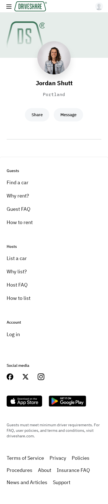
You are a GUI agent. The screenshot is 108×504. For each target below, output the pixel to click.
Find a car (18, 182)
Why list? (17, 271)
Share (37, 114)
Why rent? (18, 196)
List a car (17, 258)
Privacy (58, 458)
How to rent (20, 222)
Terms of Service (25, 458)
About (44, 470)
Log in (13, 334)
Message (68, 114)
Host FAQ (17, 285)
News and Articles (27, 482)
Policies (80, 458)
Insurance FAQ (73, 470)
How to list (18, 298)
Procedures (19, 470)
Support (61, 482)
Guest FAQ (18, 209)
